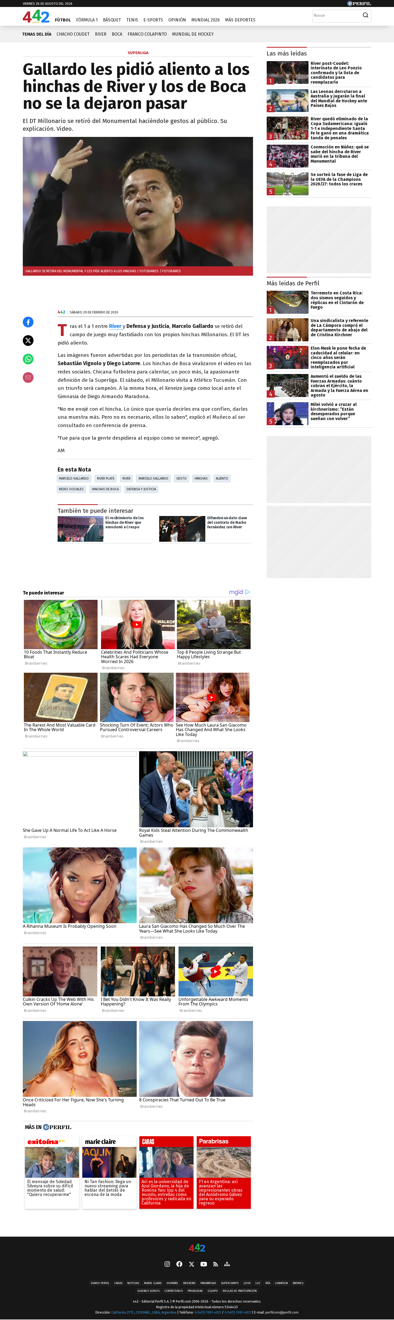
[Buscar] (365, 15)
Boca (117, 34)
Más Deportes (240, 20)
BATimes (298, 1283)
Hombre (172, 1283)
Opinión (177, 20)
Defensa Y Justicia (141, 489)
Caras (118, 1283)
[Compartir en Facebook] (28, 322)
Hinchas (201, 478)
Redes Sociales (71, 489)
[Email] (28, 377)
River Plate (105, 478)
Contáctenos (173, 1291)
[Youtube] (203, 1264)
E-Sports (153, 20)
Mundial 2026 (205, 20)
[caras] (166, 1143)
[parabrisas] (224, 1143)
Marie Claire (153, 1283)
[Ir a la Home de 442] (36, 21)
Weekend (189, 1283)
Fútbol (63, 20)
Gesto (181, 478)
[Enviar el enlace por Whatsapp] (28, 359)
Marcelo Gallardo (74, 478)
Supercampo (230, 1283)
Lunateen (281, 1283)
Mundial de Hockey (193, 34)
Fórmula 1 (87, 20)
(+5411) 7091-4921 (208, 1312)
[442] (197, 1248)
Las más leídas (287, 53)
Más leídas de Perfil (293, 283)
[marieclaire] (109, 1143)
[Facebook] (179, 1264)
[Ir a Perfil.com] (359, 4)
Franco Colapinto (147, 34)
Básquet (112, 20)
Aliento (222, 478)
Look (247, 1283)
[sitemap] (227, 1264)
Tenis (132, 20)
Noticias (133, 1283)
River (100, 34)
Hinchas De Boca (105, 489)
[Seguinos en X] (191, 1264)
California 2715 (122, 1312)
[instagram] (167, 1264)
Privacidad (195, 1291)
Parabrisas (208, 1283)
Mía (267, 1283)
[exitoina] (52, 1143)
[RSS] (215, 1264)
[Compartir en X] (28, 340)
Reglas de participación (240, 1291)
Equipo (213, 1291)
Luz (258, 1283)
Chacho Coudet (73, 34)
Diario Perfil (100, 1283)
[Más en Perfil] (56, 1127)
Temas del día (36, 34)
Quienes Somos (148, 1291)
